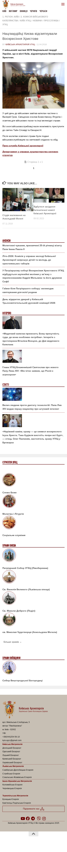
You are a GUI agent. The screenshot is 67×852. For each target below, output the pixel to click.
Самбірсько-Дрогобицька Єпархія (17, 770)
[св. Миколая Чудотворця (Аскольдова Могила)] (33, 620)
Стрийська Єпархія (11, 774)
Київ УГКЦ (25, 20)
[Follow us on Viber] (39, 818)
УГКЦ (5, 24)
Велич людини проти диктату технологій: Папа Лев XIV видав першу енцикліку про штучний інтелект (32, 407)
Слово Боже (9, 492)
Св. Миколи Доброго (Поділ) (18, 610)
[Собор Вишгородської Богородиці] (33, 668)
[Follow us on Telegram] (33, 818)
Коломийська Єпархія (12, 785)
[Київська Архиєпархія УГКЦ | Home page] (14, 5)
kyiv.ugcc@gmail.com (11, 740)
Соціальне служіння (13, 535)
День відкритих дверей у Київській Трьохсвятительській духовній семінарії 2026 (28, 301)
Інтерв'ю (6, 313)
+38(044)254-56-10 (11, 737)
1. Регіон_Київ (10, 17)
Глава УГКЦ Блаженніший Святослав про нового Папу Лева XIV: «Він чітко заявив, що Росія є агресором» (30, 371)
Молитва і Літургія (13, 514)
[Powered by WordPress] (23, 842)
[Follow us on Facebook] (28, 818)
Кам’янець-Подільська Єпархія (16, 803)
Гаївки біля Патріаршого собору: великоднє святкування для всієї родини (28, 290)
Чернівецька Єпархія (12, 788)
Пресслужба (51, 20)
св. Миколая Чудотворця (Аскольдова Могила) (29, 632)
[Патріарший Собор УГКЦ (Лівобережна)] (33, 555)
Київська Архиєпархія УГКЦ (20, 44)
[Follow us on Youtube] (23, 818)
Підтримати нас (31, 808)
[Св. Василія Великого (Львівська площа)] (33, 577)
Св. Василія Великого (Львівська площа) (26, 589)
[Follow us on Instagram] (44, 818)
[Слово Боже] (33, 480)
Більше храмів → (13, 642)
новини (37, 20)
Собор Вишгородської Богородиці (22, 680)
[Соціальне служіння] (33, 523)
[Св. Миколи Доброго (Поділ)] (33, 598)
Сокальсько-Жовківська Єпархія (17, 777)
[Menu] (63, 4)
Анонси (6, 241)
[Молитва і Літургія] (33, 501)
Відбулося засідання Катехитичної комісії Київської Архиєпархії (45, 210)
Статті (5, 385)
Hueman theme (49, 842)
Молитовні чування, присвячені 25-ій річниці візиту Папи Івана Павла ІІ (32, 247)
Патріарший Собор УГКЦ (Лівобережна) (25, 568)
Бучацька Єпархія (10, 799)
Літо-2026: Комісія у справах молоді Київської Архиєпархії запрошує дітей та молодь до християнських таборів (29, 260)
